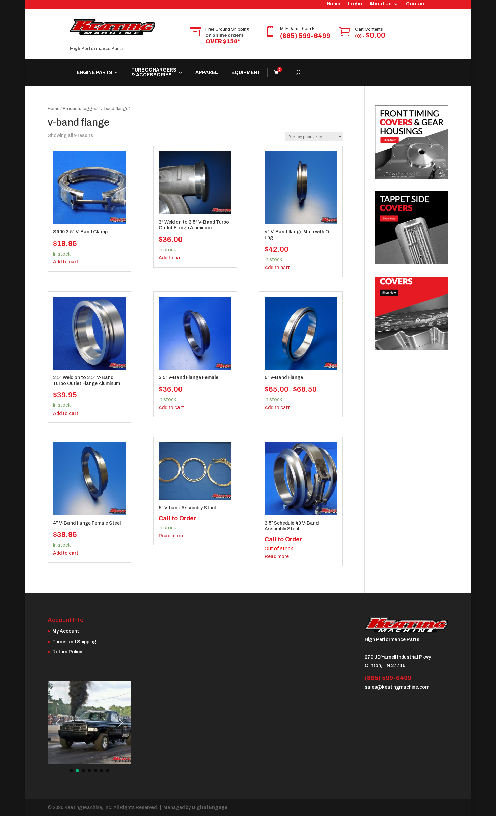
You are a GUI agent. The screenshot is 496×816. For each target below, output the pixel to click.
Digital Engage (210, 807)
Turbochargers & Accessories (153, 72)
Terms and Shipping (74, 641)
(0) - (370, 36)
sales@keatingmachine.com (397, 687)
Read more (171, 535)
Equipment (245, 72)
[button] (58, 722)
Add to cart (65, 261)
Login (355, 4)
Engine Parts (94, 72)
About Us (380, 4)
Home (333, 4)
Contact (416, 4)
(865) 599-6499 (305, 35)
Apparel (206, 72)
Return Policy (67, 651)
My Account (65, 631)
